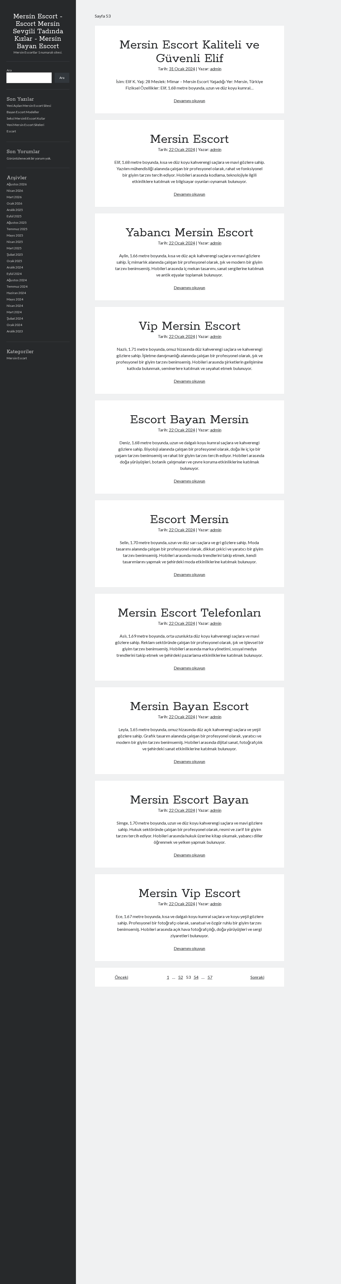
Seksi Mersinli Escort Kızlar (26, 118)
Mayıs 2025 (15, 235)
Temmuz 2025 (17, 229)
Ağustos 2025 (17, 223)
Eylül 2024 (14, 274)
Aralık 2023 (15, 331)
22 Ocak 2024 (182, 149)
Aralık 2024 (15, 267)
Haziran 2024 (16, 293)
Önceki (121, 977)
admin (215, 68)
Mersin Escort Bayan (189, 800)
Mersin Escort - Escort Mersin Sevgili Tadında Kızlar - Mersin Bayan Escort (38, 31)
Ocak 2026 (14, 203)
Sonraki (257, 977)
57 (210, 977)
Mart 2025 (14, 248)
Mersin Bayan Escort (189, 706)
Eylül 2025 (14, 216)
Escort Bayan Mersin (189, 419)
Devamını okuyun (189, 100)
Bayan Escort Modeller (23, 112)
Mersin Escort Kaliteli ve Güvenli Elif (189, 51)
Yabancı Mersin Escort (189, 233)
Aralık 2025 (15, 210)
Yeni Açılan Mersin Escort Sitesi (29, 106)
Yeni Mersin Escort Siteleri (25, 125)
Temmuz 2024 (17, 286)
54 (196, 977)
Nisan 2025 (15, 242)
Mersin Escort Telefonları (189, 613)
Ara (9, 70)
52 (180, 977)
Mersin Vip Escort (190, 893)
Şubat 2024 (15, 318)
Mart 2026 (14, 197)
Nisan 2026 (15, 191)
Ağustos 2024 (17, 280)
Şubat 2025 (15, 254)
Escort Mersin (189, 519)
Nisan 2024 (15, 306)
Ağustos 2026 (17, 184)
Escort (11, 131)
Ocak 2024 (14, 325)
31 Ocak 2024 (182, 68)
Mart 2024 (14, 312)
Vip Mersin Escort (190, 326)
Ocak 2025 (14, 261)
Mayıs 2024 (15, 299)
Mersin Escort (17, 358)
